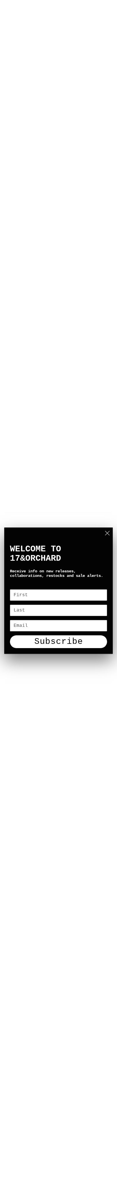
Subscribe (58, 641)
